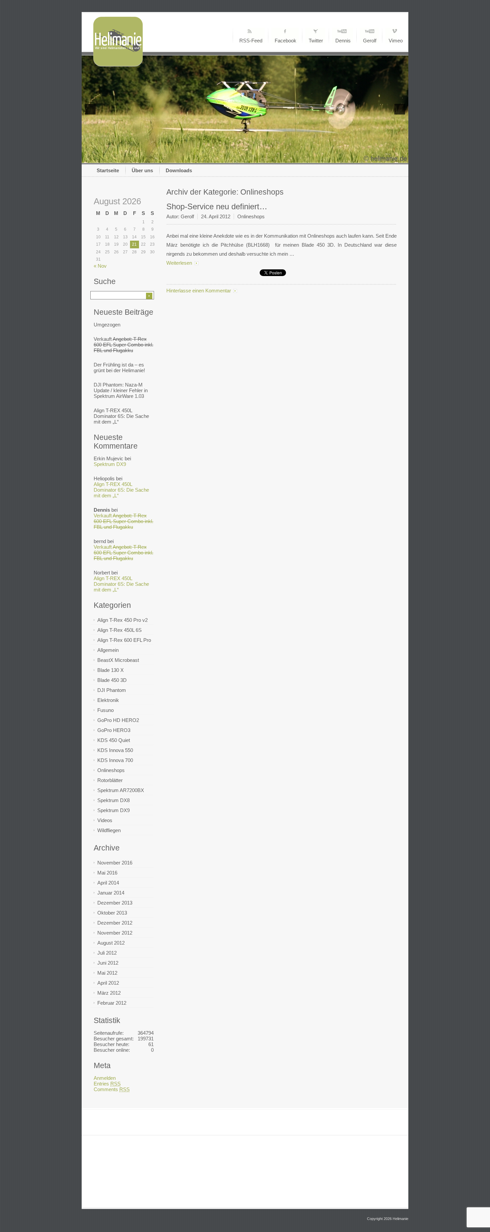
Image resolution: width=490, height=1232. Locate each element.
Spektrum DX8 (113, 800)
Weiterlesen (179, 263)
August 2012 (111, 943)
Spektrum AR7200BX (120, 790)
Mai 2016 (107, 873)
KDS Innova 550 (115, 750)
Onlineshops (111, 770)
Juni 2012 (107, 963)
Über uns (142, 170)
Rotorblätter (110, 780)
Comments (112, 1089)
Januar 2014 (110, 893)
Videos (104, 820)
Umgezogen (107, 324)
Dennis (343, 40)
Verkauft (123, 344)
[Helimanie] (118, 65)
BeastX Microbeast (118, 660)
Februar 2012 (111, 1003)
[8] (266, 157)
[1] (217, 157)
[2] (224, 157)
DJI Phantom (111, 690)
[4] (238, 157)
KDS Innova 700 (115, 760)
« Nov (100, 266)
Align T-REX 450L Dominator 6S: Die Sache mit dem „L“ (121, 416)
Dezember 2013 (114, 903)
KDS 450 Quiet (113, 740)
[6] (252, 157)
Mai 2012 (107, 973)
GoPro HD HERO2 (118, 720)
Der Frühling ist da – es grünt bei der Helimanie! (119, 367)
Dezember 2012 (114, 923)
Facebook (285, 40)
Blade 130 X (110, 670)
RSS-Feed (250, 40)
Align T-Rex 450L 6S (119, 630)
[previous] (90, 109)
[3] (231, 157)
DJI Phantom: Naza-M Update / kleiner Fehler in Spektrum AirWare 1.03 (121, 390)
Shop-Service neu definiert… (216, 206)
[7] (259, 157)
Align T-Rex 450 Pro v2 (122, 620)
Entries (107, 1083)
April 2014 (108, 883)
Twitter (316, 40)
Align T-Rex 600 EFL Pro (124, 640)
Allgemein (108, 650)
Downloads (179, 170)
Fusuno (105, 710)
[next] (399, 109)
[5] (245, 157)
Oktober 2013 (112, 913)
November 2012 (114, 933)
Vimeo (396, 40)
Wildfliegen (109, 830)
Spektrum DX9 (110, 464)
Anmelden (105, 1078)
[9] (273, 157)
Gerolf (369, 40)
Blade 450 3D (112, 680)
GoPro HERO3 (113, 730)
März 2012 (109, 993)
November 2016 (114, 863)
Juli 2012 (107, 953)
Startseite (108, 170)
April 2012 (108, 983)
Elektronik (108, 700)
